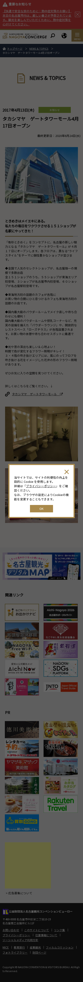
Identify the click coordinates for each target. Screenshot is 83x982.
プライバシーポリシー (41, 486)
